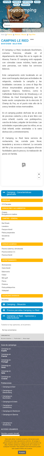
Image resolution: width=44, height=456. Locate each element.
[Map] (22, 167)
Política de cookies (26, 448)
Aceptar (22, 452)
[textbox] (22, 25)
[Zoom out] (39, 177)
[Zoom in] (39, 174)
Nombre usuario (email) (10, 433)
